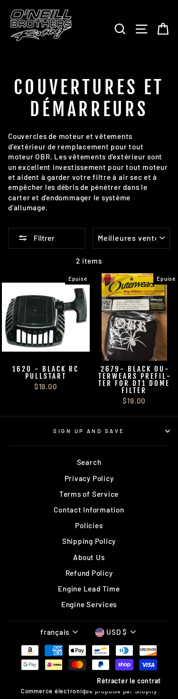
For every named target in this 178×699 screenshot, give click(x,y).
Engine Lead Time (89, 588)
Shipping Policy (89, 541)
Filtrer (43, 237)
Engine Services (89, 604)
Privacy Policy (89, 478)
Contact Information (89, 509)
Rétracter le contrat (129, 681)
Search (89, 462)
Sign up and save (88, 431)
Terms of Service (89, 494)
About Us (88, 557)
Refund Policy (89, 573)
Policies (89, 525)
